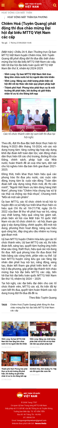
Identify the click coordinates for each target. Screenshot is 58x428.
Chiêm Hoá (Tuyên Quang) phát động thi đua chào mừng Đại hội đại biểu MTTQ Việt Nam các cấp (32, 307)
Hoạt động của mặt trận (16, 12)
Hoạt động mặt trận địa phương (27, 17)
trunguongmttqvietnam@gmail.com (31, 420)
